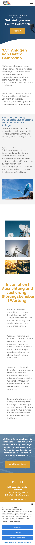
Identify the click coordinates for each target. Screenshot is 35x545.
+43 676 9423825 (17, 499)
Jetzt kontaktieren (17, 464)
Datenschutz (19, 542)
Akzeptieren (17, 527)
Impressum (27, 542)
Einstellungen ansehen (17, 537)
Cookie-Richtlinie (9, 542)
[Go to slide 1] (17, 43)
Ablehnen (18, 532)
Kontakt (17, 31)
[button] (32, 504)
